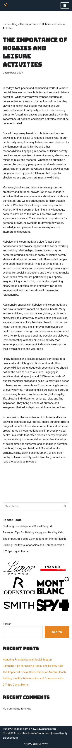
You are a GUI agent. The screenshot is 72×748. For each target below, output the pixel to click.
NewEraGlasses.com (43, 729)
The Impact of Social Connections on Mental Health (34, 538)
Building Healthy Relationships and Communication (33, 545)
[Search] (65, 506)
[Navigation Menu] (65, 5)
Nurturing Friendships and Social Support (27, 526)
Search (7, 624)
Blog (14, 24)
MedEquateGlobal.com (36, 733)
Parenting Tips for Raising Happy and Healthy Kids (33, 532)
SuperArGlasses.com (15, 729)
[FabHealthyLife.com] (7, 5)
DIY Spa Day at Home (16, 551)
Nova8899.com (12, 733)
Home (6, 24)
